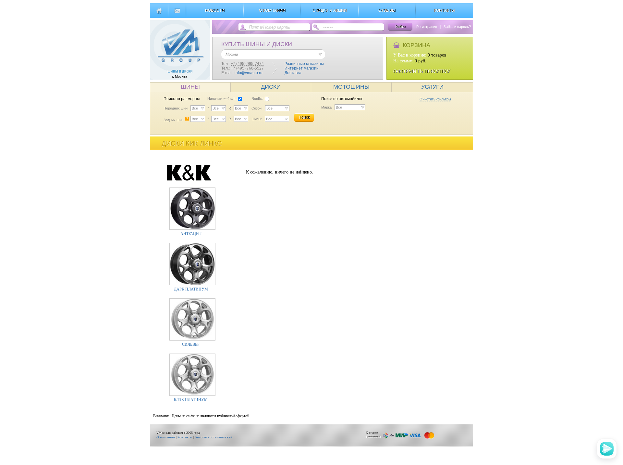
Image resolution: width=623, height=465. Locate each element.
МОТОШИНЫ (351, 87)
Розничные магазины (304, 63)
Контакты (184, 437)
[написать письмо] (177, 13)
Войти (400, 26)
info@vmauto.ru (249, 73)
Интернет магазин (302, 68)
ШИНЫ (190, 87)
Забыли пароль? (457, 27)
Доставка (293, 73)
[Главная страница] (158, 13)
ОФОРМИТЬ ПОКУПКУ (421, 71)
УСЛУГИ (432, 87)
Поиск (304, 117)
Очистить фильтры (435, 99)
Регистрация (426, 27)
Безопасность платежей (214, 437)
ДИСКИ (271, 87)
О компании (165, 437)
